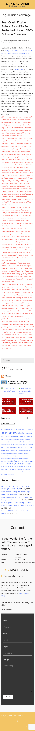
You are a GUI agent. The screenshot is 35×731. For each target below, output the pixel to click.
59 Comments (15, 42)
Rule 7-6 (27, 461)
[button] (17, 721)
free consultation (19, 444)
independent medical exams (19, 450)
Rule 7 (13, 461)
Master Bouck (24, 453)
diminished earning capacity (12, 439)
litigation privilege (10, 453)
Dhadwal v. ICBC (18, 69)
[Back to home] (17, 4)
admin (10, 40)
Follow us (7, 376)
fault (23, 442)
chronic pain (15, 436)
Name (5, 620)
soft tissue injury (9, 474)
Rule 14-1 (12, 469)
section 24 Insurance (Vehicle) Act (10, 472)
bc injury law (13, 432)
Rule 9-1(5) (27, 464)
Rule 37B (26, 469)
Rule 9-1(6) (5, 466)
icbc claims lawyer (16, 447)
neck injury (15, 456)
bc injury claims (28, 429)
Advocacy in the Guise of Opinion (12, 429)
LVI (18, 453)
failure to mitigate (14, 442)
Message (6, 660)
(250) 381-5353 (20, 560)
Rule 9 (11, 464)
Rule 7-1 (21, 461)
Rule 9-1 (19, 464)
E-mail (5, 633)
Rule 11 (13, 466)
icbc (27, 444)
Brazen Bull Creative (16, 716)
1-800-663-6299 (21, 555)
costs (23, 436)
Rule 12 (27, 466)
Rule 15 (19, 469)
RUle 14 (4, 469)
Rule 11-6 (20, 466)
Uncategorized (5, 42)
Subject (5, 646)
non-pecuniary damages (14, 458)
